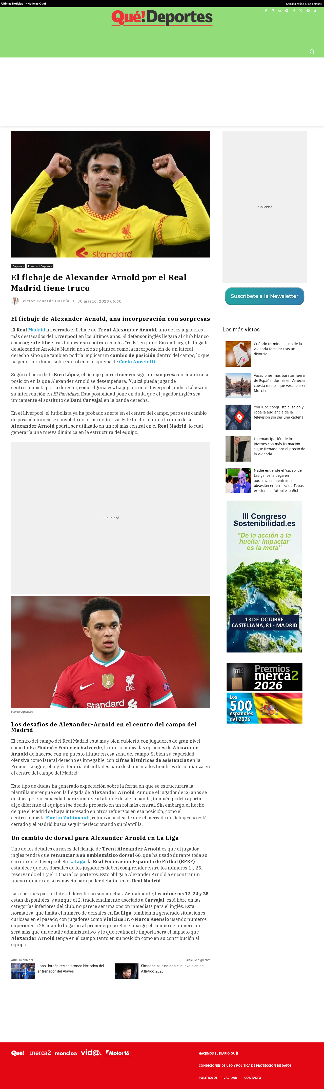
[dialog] (162, 544)
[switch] (224, 543)
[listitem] (162, 532)
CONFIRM (127, 618)
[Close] (249, 463)
